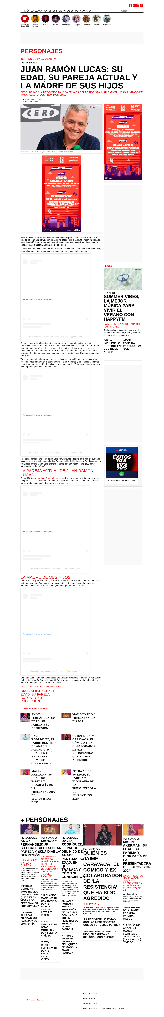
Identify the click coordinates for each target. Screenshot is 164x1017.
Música (29, 10)
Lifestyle (55, 10)
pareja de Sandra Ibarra (48, 478)
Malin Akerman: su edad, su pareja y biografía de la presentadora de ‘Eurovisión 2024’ (43, 786)
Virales (68, 10)
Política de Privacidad (90, 994)
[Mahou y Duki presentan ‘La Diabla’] (66, 715)
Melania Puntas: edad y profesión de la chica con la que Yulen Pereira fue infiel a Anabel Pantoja (69, 915)
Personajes (83, 10)
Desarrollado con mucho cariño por (103, 1008)
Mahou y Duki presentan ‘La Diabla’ (83, 718)
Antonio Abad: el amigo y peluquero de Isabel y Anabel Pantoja (69, 944)
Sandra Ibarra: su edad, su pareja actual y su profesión (37, 696)
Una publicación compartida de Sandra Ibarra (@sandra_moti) (55, 569)
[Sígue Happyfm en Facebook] (130, 6)
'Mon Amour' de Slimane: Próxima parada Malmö (132, 913)
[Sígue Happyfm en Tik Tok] (141, 6)
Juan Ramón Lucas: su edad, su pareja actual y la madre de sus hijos (78, 77)
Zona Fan (41, 10)
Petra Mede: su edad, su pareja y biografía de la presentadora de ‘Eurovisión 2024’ (84, 784)
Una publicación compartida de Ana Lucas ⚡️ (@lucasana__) (55, 671)
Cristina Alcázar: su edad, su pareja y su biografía (28, 918)
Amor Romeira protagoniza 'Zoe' (132, 344)
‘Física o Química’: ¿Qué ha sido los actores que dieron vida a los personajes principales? (29, 896)
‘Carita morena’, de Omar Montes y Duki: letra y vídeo (49, 928)
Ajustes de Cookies (90, 1004)
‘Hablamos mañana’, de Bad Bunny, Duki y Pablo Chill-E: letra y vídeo (49, 905)
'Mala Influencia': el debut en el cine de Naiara (112, 346)
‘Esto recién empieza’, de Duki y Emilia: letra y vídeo (49, 950)
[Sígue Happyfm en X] (137, 6)
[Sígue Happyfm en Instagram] (134, 6)
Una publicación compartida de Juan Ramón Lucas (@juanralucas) (55, 337)
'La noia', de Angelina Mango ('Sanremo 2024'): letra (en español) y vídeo (132, 934)
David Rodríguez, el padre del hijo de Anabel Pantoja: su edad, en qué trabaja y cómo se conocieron (43, 749)
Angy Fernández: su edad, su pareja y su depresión (43, 721)
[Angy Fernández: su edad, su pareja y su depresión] (25, 717)
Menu (21, 11)
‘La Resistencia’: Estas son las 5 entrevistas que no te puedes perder (101, 922)
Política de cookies (89, 999)
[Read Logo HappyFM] (34, 5)
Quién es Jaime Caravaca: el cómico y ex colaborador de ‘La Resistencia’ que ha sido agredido (84, 748)
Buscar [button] (142, 11)
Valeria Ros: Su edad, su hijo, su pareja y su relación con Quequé (100, 934)
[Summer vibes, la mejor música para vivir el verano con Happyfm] (123, 279)
